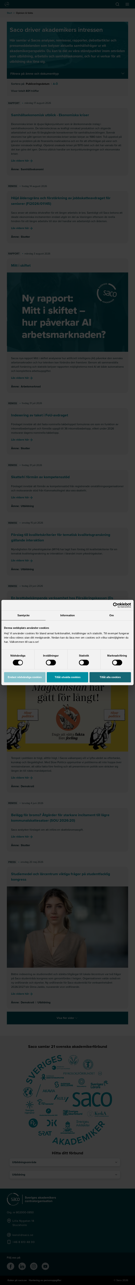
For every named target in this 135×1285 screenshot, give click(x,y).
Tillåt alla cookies (110, 677)
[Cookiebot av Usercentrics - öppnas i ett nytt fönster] (115, 605)
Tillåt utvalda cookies (68, 677)
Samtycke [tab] (23, 615)
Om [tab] (111, 615)
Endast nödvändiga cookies (25, 677)
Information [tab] (67, 615)
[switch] (51, 662)
